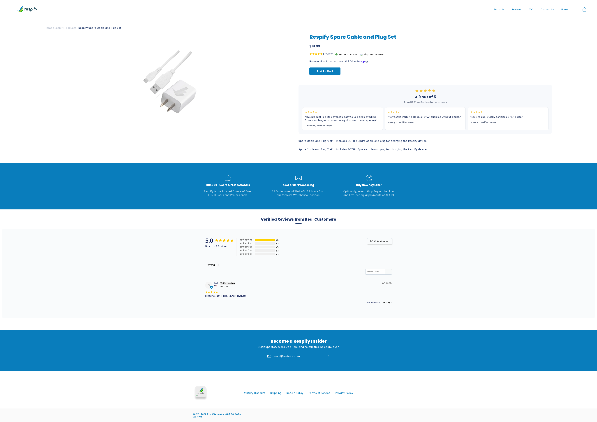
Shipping (275, 393)
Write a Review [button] (381, 241)
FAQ (531, 9)
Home (564, 9)
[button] (385, 302)
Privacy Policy (344, 393)
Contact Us (547, 9)
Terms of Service (319, 393)
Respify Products (65, 28)
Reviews (516, 9)
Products (499, 9)
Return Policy (294, 393)
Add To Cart (325, 71)
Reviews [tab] (211, 264)
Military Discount (255, 393)
